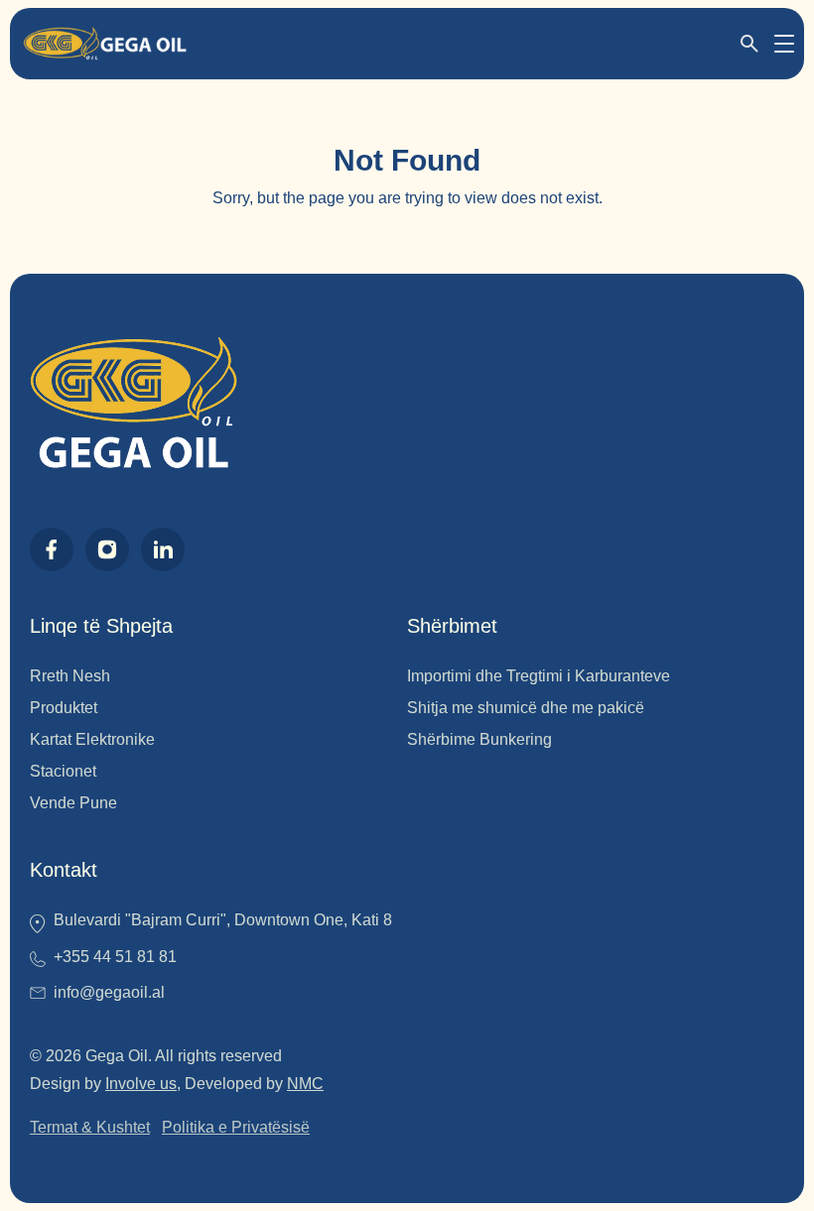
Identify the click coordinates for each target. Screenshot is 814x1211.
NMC (305, 1083)
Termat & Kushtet (90, 1127)
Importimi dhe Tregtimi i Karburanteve (538, 675)
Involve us (141, 1083)
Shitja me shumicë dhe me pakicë (525, 707)
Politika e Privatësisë (236, 1127)
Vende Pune (73, 802)
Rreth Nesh (70, 675)
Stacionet (63, 771)
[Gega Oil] (104, 43)
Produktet (63, 707)
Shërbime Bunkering (479, 739)
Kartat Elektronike (92, 739)
